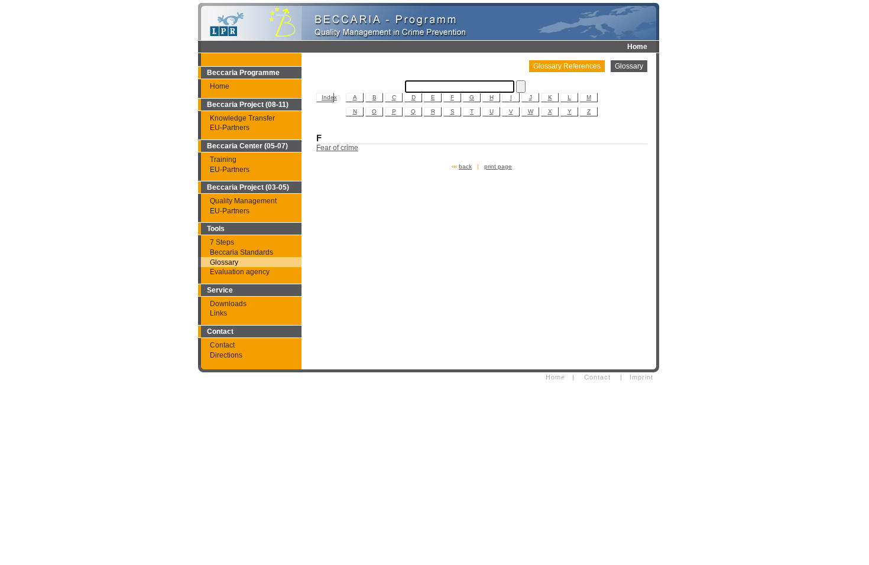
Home (637, 46)
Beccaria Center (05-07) (247, 146)
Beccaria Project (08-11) (247, 104)
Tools (216, 228)
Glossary (224, 262)
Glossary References (567, 66)
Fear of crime (337, 147)
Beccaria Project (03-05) (248, 187)
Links (218, 313)
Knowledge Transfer (242, 118)
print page (498, 166)
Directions (226, 355)
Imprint (641, 377)
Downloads (228, 303)
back (465, 166)
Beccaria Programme (243, 72)
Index (328, 97)
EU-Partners (229, 127)
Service (220, 290)
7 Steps (222, 242)
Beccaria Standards (241, 252)
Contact (220, 331)
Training (223, 159)
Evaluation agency (240, 271)
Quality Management (243, 200)
